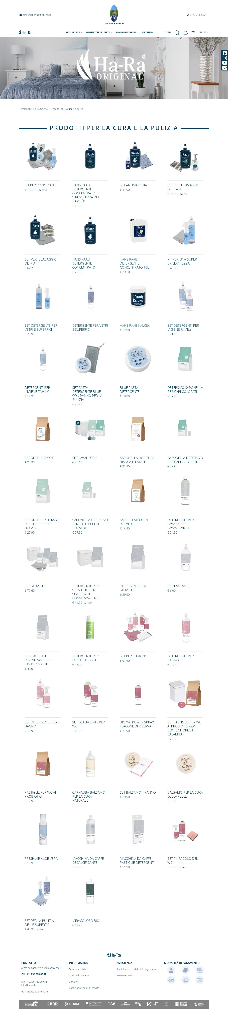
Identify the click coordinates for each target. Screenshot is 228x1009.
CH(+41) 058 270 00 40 (33, 974)
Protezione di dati (78, 969)
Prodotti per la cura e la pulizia (67, 108)
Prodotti (25, 108)
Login (168, 32)
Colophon (74, 981)
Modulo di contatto (79, 975)
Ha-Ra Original (41, 108)
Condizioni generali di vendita (84, 987)
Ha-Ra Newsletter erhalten (35, 991)
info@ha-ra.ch (28, 985)
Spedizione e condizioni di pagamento (136, 969)
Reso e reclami (124, 975)
